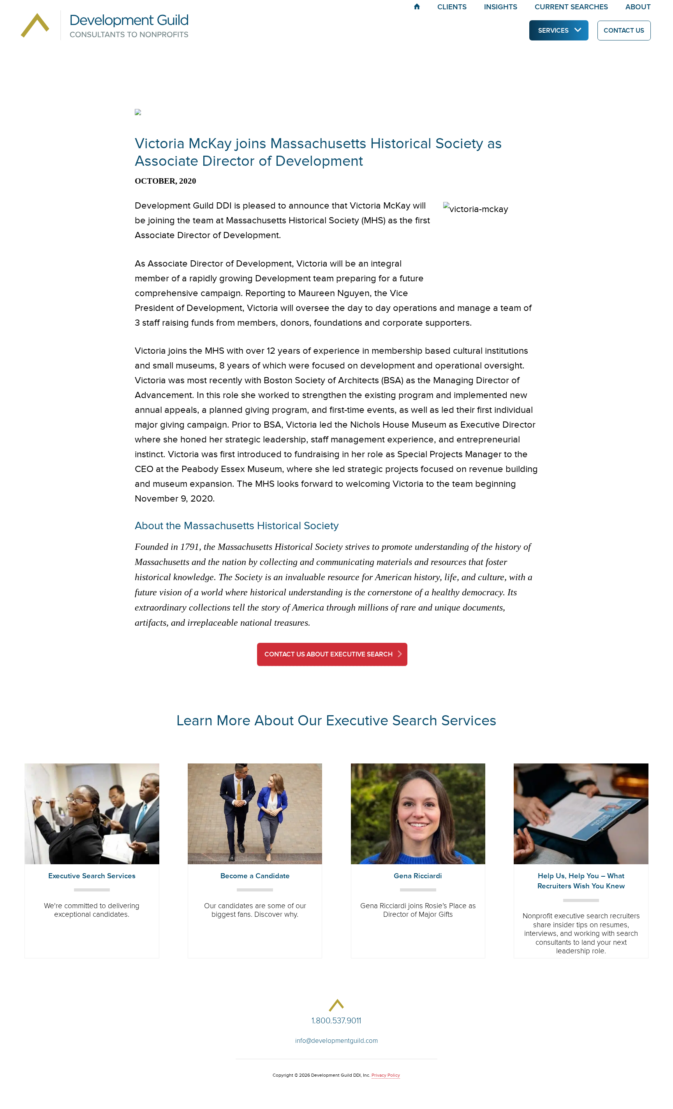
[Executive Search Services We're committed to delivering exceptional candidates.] (92, 767)
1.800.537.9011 (336, 1021)
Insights (500, 7)
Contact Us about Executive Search (328, 654)
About (638, 7)
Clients (452, 7)
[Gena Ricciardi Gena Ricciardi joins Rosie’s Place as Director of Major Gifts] (418, 767)
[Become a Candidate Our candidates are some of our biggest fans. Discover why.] (255, 767)
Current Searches (571, 7)
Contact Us (624, 30)
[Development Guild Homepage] (84, 16)
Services (553, 30)
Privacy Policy (386, 1075)
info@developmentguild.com (336, 1041)
